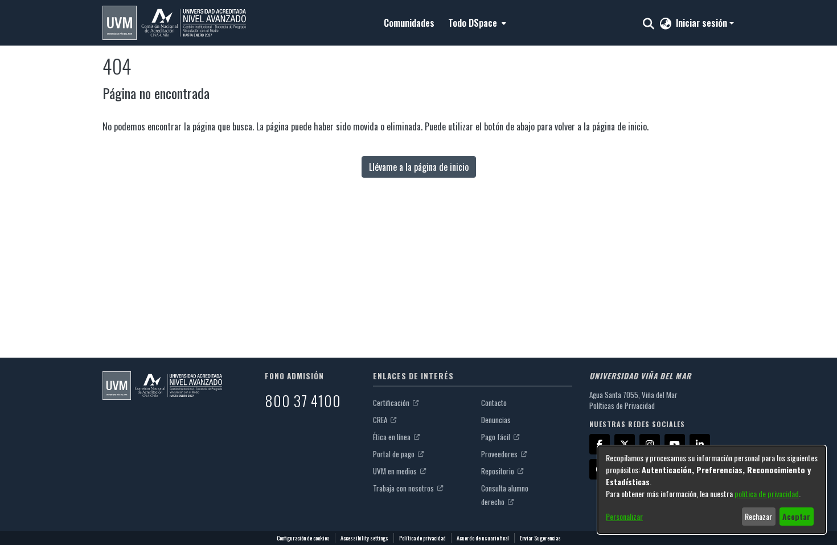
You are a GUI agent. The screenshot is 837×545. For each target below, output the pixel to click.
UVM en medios (396, 471)
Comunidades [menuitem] (409, 23)
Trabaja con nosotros (404, 488)
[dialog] (712, 490)
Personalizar (624, 516)
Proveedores (500, 454)
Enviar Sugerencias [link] (540, 538)
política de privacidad (767, 493)
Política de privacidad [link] (422, 538)
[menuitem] (476, 23)
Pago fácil (496, 436)
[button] (174, 23)
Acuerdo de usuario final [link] (483, 538)
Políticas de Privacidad (622, 405)
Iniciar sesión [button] (702, 23)
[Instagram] (649, 444)
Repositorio (498, 471)
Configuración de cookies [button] (303, 538)
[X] (624, 444)
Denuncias (496, 419)
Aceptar (796, 516)
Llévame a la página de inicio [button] (419, 167)
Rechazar (758, 516)
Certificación (392, 402)
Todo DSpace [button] (472, 23)
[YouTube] (674, 444)
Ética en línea (392, 436)
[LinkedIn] (700, 444)
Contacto (494, 402)
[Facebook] (599, 444)
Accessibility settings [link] (364, 538)
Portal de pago (394, 454)
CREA (381, 419)
